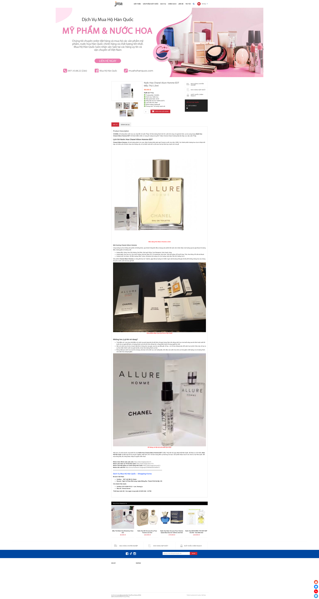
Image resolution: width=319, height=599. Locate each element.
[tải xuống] (130, 113)
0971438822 (316, 596)
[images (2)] (118, 105)
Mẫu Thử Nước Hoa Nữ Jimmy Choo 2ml (122, 531)
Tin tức (188, 4)
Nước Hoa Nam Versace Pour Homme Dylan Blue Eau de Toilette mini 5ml (171, 531)
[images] (126, 91)
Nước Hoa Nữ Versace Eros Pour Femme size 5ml (147, 531)
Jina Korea (114, 595)
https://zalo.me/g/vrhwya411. (152, 465)
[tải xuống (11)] (122, 113)
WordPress (131, 595)
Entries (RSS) (137, 595)
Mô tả (115, 124)
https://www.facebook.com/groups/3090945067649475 (142, 467)
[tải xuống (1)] (126, 105)
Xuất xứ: (147, 93)
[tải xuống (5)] (134, 105)
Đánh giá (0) (125, 124)
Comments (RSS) (118, 596)
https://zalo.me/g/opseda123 (142, 462)
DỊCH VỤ (163, 4)
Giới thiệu (137, 4)
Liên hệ (180, 4)
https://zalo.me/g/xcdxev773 (145, 463)
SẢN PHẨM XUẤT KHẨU (150, 4)
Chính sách (172, 4)
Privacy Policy (126, 596)
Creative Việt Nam (201, 595)
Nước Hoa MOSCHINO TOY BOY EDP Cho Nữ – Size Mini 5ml (196, 531)
